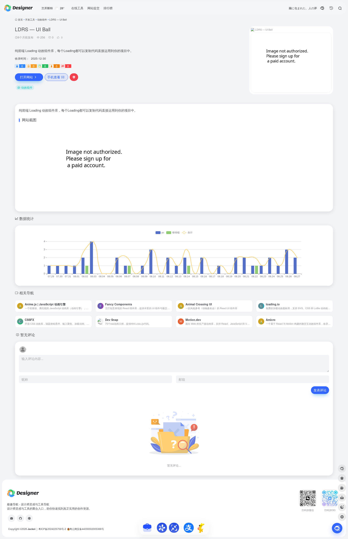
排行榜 (108, 8)
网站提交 (93, 8)
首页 (20, 19)
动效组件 (42, 19)
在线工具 (77, 8)
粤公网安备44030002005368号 (87, 529)
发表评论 (320, 390)
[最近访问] (331, 8)
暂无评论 (27, 334)
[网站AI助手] (337, 528)
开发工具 (30, 19)
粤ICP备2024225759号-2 (52, 529)
